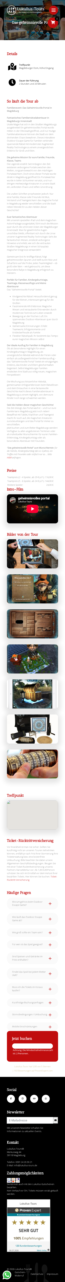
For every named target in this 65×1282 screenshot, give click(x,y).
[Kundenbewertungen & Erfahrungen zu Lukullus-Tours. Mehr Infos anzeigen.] (28, 1225)
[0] (53, 22)
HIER (9, 457)
